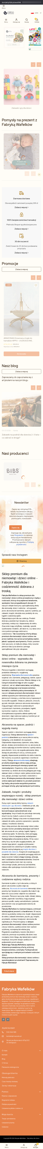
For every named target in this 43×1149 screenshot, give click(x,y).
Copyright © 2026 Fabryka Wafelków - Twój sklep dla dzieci (21, 1138)
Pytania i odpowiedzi (9, 1096)
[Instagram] (3, 1019)
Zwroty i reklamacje (9, 1086)
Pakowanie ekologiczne (10, 1067)
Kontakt (4, 1055)
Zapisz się (15, 528)
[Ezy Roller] (14, 37)
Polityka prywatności (9, 1104)
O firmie (5, 1063)
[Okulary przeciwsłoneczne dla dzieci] (35, 54)
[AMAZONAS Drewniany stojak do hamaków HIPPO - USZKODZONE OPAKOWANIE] (21, 309)
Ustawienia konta (8, 1123)
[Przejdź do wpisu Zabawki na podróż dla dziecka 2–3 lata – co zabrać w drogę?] (21, 409)
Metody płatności (8, 1077)
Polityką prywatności (25, 543)
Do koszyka (21, 354)
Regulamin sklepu (8, 1100)
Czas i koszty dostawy (10, 1081)
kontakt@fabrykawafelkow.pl (13, 2)
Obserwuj (23, 561)
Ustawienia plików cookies (11, 1108)
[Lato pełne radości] (35, 36)
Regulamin (19, 535)
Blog (3, 1059)
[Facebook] (7, 1019)
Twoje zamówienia (8, 1119)
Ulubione (5, 1127)
